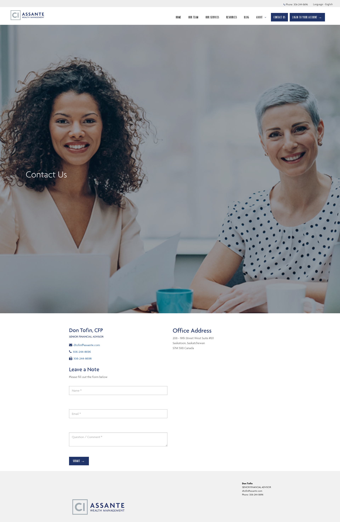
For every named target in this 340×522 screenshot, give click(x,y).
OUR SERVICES (212, 17)
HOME (178, 17)
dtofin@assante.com (86, 345)
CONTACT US (279, 17)
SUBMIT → (79, 461)
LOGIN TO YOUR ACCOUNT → (307, 17)
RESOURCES (231, 17)
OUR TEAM (193, 17)
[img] (170, 156)
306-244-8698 (82, 358)
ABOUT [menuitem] (259, 17)
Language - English (323, 4)
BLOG (246, 17)
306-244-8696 (301, 4)
